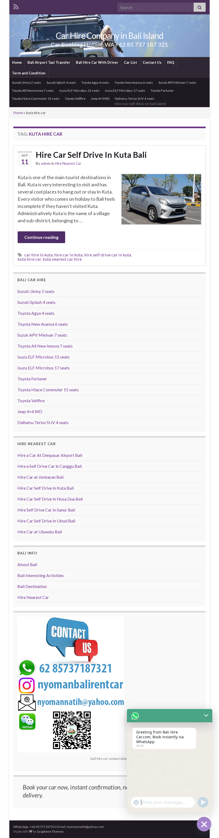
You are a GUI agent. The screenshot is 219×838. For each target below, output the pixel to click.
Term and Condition (28, 73)
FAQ (170, 62)
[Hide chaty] (204, 824)
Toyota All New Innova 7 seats (33, 90)
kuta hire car (29, 258)
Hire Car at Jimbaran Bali (40, 477)
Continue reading (41, 237)
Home (17, 62)
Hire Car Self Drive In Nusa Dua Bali (50, 498)
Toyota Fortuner (162, 90)
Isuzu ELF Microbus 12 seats (79, 90)
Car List (130, 62)
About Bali (27, 564)
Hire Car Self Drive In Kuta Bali (91, 154)
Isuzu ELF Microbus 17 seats (125, 90)
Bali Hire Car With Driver (97, 62)
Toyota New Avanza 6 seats (134, 82)
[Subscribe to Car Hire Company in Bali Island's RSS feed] (16, 6)
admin (45, 163)
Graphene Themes (50, 831)
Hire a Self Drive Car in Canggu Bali (49, 466)
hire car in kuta (68, 254)
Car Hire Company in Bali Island (109, 35)
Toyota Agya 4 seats (95, 82)
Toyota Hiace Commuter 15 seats (36, 98)
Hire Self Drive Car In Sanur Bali (46, 509)
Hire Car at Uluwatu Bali (39, 531)
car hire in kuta (38, 254)
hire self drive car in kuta (107, 254)
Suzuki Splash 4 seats (61, 82)
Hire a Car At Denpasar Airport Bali (49, 455)
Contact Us (152, 62)
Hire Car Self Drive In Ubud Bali (46, 520)
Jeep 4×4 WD (100, 98)
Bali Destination (32, 586)
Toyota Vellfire (75, 98)
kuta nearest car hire (62, 258)
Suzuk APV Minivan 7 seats (177, 82)
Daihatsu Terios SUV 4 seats (140, 101)
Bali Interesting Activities (40, 575)
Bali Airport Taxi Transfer (49, 62)
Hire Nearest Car (68, 163)
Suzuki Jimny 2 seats (26, 82)
